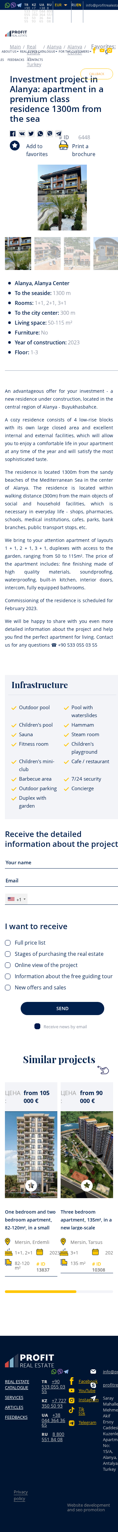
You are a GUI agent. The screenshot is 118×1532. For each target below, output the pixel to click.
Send (62, 1008)
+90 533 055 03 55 (53, 1386)
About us (9, 51)
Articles (14, 1407)
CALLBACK (96, 74)
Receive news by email (65, 1026)
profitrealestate (110, 1385)
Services (14, 1397)
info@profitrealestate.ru (110, 1372)
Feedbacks (16, 60)
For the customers (74, 51)
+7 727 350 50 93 (54, 1403)
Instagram (84, 1400)
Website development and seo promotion (88, 1507)
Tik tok (82, 1411)
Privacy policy (21, 1495)
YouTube (84, 1390)
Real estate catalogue (37, 51)
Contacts (35, 60)
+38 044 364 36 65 (53, 1420)
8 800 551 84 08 (53, 1436)
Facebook (84, 1381)
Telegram (84, 1422)
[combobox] (16, 899)
